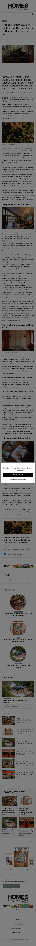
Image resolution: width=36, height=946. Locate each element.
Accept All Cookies (18, 474)
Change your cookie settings (18, 479)
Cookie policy (20, 470)
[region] (18, 473)
